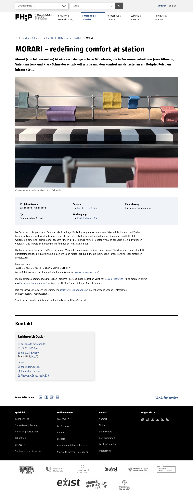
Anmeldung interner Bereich (72, 445)
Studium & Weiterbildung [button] (65, 18)
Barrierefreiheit (107, 438)
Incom (21, 362)
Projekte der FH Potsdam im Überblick (63, 38)
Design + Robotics (114, 279)
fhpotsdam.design (30, 367)
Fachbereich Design (87, 208)
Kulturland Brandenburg (32, 283)
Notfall (102, 425)
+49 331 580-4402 (30, 352)
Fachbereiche (22, 419)
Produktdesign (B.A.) (87, 218)
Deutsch (162, 6)
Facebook (46, 396)
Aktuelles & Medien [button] (161, 18)
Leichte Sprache (107, 444)
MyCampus (63, 426)
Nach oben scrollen (167, 397)
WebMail (62, 419)
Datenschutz (105, 431)
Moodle (61, 439)
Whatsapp (57, 396)
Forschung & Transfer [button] (89, 18)
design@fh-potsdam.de (33, 344)
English (172, 6)
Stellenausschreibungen (28, 451)
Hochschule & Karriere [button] (114, 18)
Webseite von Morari (85, 272)
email (51, 396)
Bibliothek (20, 438)
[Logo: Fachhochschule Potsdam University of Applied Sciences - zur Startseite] (34, 17)
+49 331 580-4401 (30, 348)
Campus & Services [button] (136, 18)
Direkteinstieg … (26, 6)
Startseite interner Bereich (71, 452)
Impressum (105, 451)
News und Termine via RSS (35, 375)
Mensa (18, 445)
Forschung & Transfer (31, 38)
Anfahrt (103, 419)
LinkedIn (40, 396)
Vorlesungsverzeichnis (26, 431)
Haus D (33, 356)
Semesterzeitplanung (26, 425)
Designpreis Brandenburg (72, 290)
